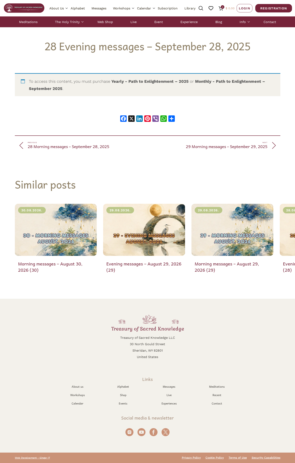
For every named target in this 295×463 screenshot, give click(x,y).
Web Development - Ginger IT (32, 457)
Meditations (28, 21)
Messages (99, 8)
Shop (123, 395)
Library (189, 8)
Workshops (121, 8)
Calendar (144, 8)
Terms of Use (238, 458)
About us (77, 386)
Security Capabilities (266, 458)
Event (158, 21)
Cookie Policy (214, 458)
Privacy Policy (191, 458)
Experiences (169, 403)
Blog (218, 21)
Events (123, 403)
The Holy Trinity (67, 21)
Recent (217, 395)
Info (243, 21)
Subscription (168, 8)
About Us (56, 8)
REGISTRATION (273, 8)
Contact (269, 21)
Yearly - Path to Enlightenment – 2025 (150, 81)
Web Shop (105, 21)
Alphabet (78, 8)
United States (147, 356)
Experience (189, 21)
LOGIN (244, 8)
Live (133, 21)
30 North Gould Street (147, 344)
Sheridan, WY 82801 (147, 350)
